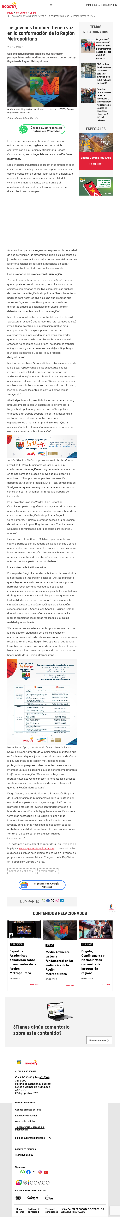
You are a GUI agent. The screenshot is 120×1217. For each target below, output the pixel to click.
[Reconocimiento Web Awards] (48, 1197)
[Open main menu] (51, 5)
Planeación (17, 944)
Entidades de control (26, 1115)
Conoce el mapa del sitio (28, 1109)
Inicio (10, 12)
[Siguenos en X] (34, 1172)
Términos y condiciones (51, 1210)
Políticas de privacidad (34, 1210)
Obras (33, 12)
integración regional (21, 871)
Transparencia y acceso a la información (29, 1128)
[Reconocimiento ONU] (18, 1197)
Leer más (34, 984)
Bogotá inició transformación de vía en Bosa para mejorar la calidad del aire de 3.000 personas (103, 48)
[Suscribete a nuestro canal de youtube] (46, 1172)
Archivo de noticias (25, 1121)
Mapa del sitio (20, 1210)
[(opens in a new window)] (57, 901)
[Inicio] (9, 5)
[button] (43, 901)
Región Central (48, 871)
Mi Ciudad (87, 944)
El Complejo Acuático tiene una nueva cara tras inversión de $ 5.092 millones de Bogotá (104, 73)
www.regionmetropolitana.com (36, 848)
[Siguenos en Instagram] (40, 1172)
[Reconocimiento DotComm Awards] (33, 1197)
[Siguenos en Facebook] (22, 1172)
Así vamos (21, 12)
